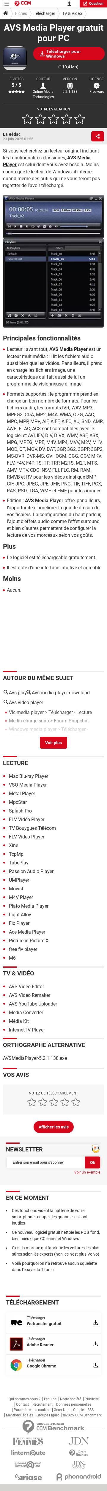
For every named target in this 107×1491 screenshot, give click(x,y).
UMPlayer (19, 880)
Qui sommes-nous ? (24, 1399)
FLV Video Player (26, 837)
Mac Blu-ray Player (28, 776)
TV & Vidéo (72, 13)
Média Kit (19, 1021)
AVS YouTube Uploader (33, 1004)
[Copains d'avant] (28, 1465)
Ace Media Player (27, 932)
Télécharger (44, 13)
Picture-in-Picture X (28, 940)
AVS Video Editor (26, 986)
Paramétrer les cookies (32, 1410)
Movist (16, 889)
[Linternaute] (28, 1453)
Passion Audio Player (31, 871)
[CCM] (22, 3)
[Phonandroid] (79, 1477)
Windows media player (32, 729)
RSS (90, 1410)
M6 (12, 958)
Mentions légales (19, 1415)
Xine (13, 845)
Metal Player (22, 793)
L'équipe (50, 1399)
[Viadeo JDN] (79, 1465)
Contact (22, 1404)
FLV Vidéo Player (26, 819)
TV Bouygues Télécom (32, 828)
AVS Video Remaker (29, 995)
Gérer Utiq (62, 1410)
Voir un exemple (87, 1172)
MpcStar (18, 802)
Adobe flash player (28, 744)
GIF (10, 484)
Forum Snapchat (71, 721)
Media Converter (26, 1012)
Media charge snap (29, 721)
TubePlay (19, 863)
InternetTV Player (27, 1030)
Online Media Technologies (43, 94)
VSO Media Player (28, 785)
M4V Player (21, 897)
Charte (78, 1410)
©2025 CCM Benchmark (82, 1415)
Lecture (15, 763)
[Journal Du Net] (79, 1441)
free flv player (23, 949)
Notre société (70, 1399)
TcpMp (16, 854)
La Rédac (12, 134)
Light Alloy (20, 915)
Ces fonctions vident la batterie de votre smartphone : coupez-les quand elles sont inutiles (50, 1216)
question (96, 3)
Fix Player (19, 923)
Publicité (92, 1399)
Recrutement (42, 1404)
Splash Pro (20, 811)
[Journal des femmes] (28, 1441)
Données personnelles (73, 1404)
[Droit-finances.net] (79, 1453)
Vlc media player (26, 712)
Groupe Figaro (48, 1415)
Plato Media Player (28, 906)
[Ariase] (28, 1477)
